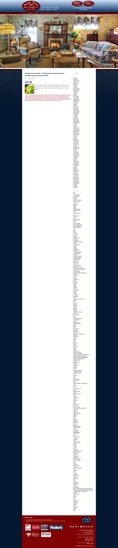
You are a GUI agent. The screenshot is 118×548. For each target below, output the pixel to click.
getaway (75, 326)
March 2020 (75, 118)
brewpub (46, 97)
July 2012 (75, 166)
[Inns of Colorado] (44, 527)
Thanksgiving (76, 475)
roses (74, 448)
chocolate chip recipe (77, 252)
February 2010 (76, 179)
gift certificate (76, 328)
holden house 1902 (77, 352)
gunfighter (75, 335)
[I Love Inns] (35, 527)
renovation (75, 438)
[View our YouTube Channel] (89, 526)
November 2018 (76, 130)
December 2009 (76, 182)
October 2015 (75, 144)
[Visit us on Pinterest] (70, 526)
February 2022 (76, 96)
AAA (74, 193)
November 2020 (76, 112)
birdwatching (75, 234)
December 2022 (76, 88)
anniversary (75, 204)
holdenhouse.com (38, 96)
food (37, 94)
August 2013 (75, 157)
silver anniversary (76, 460)
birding (74, 232)
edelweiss (29, 98)
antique (74, 205)
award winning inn (77, 213)
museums (75, 400)
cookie (74, 276)
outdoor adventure (76, 413)
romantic (75, 447)
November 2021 (76, 99)
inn (74, 374)
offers (74, 405)
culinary (26, 98)
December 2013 (76, 153)
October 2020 (75, 113)
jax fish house (31, 99)
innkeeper (75, 375)
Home (24, 13)
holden (74, 349)
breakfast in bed (76, 237)
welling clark (75, 501)
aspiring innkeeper (77, 209)
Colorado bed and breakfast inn (79, 269)
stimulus (75, 470)
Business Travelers (57, 13)
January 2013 (75, 162)
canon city (75, 245)
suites (74, 471)
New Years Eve (76, 404)
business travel (76, 244)
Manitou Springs (45, 96)
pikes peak (75, 425)
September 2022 (76, 90)
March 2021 (75, 107)
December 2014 (76, 147)
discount (75, 288)
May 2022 (75, 95)
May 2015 (75, 146)
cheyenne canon (76, 250)
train (74, 479)
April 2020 (75, 117)
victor (74, 495)
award (74, 211)
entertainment (76, 296)
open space (75, 412)
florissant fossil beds (77, 311)
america (74, 202)
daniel (74, 280)
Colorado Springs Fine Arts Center (80, 272)
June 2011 (75, 173)
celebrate (75, 248)
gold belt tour (76, 331)
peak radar (75, 419)
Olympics (75, 410)
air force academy (76, 201)
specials (75, 464)
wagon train (75, 500)
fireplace (75, 308)
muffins (74, 399)
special (74, 462)
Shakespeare (75, 456)
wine (74, 505)
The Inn (64, 13)
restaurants (37, 100)
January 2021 (75, 109)
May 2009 (75, 187)
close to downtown (77, 265)
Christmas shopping (77, 257)
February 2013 (76, 161)
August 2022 (75, 91)
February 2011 (76, 174)
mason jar (43, 99)
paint (74, 417)
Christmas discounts (77, 256)
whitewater (75, 503)
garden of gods (76, 322)
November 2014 (76, 148)
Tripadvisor (75, 483)
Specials (42, 13)
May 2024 (75, 84)
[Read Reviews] (92, 526)
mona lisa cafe (53, 99)
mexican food (48, 99)
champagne (75, 249)
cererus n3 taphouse (52, 97)
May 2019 (75, 126)
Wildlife (74, 504)
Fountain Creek (76, 319)
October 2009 (75, 183)
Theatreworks (76, 478)
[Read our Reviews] (78, 526)
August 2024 (75, 83)
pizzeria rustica (27, 100)
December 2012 (76, 164)
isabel (74, 378)
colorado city (75, 270)
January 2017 (75, 142)
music (74, 401)
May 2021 (75, 104)
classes (74, 261)
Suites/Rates (30, 13)
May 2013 (75, 159)
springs (74, 466)
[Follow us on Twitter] (81, 526)
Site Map (86, 545)
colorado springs (33, 94)
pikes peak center (76, 427)
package (75, 414)
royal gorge (75, 449)
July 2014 (75, 149)
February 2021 (76, 108)
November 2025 (76, 80)
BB (74, 218)
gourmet (42, 94)
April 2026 (75, 78)
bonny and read (42, 97)
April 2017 (75, 138)
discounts (75, 291)
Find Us (69, 13)
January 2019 (75, 127)
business (75, 243)
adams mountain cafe (29, 97)
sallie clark (75, 452)
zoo (74, 510)
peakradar (75, 421)
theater (74, 477)
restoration (75, 439)
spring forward (76, 465)
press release (75, 430)
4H (73, 192)
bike (74, 230)
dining (74, 284)
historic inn (75, 345)
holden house (63, 98)
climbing (75, 263)
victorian (75, 496)
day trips (75, 283)
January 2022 (75, 97)
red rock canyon (76, 436)
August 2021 (75, 101)
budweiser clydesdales (77, 241)
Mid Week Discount (77, 393)
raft (74, 434)
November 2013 (76, 155)
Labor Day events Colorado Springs (80, 383)
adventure (75, 198)
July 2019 (75, 123)
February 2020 (76, 119)
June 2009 (75, 186)
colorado (75, 266)
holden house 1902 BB (77, 353)
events (74, 297)
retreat (74, 440)
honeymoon (75, 365)
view (74, 499)
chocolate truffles (76, 253)
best (74, 228)
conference (75, 275)
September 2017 (76, 134)
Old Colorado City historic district (60, 96)
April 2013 (75, 160)
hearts (74, 338)
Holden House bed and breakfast (65, 94)
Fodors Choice (76, 314)
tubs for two (75, 484)
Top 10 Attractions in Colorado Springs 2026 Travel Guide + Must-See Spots (39, 519)
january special (76, 379)
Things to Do (48, 13)
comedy (74, 274)
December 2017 (76, 131)
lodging (74, 386)
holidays (75, 363)
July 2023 (75, 86)
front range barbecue (47, 98)
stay (74, 469)
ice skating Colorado (77, 371)
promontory (75, 431)
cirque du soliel (76, 259)
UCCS (74, 486)
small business (53, 100)
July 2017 (75, 135)
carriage (75, 247)
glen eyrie (75, 330)
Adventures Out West (77, 200)
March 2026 (75, 79)
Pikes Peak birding (77, 426)
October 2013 (75, 156)
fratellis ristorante (40, 98)
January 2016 (75, 143)
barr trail (75, 217)
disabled (75, 287)
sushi (57, 100)
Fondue (33, 98)
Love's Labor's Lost (77, 388)
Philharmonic (76, 422)
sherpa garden (41, 100)
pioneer (74, 428)
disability (75, 286)
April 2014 (75, 151)
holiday (74, 361)
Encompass (75, 295)
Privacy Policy (90, 545)
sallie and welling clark (77, 451)
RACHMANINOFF (76, 432)
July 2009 (75, 184)
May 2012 (75, 168)
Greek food (58, 98)
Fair (74, 301)
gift (74, 327)
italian (67, 98)
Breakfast (36, 13)
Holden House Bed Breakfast (30, 96)
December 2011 (76, 170)
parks (74, 418)
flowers (74, 313)
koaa (74, 382)
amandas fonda (36, 97)
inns (74, 376)
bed (74, 222)
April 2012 (75, 169)
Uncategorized (76, 487)
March (74, 392)
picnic (74, 423)
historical (75, 347)
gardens (75, 324)
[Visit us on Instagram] (73, 526)
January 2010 (75, 181)
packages (75, 415)
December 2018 (76, 129)
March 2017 (75, 139)
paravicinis (68, 99)
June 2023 (75, 87)
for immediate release (77, 318)
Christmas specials (77, 258)
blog (29, 94)
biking (74, 231)
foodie (39, 94)
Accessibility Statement (80, 545)
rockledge (75, 443)
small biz (49, 100)
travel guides (75, 482)
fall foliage (75, 305)
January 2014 (75, 152)
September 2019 (76, 122)
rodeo (74, 444)
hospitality (75, 367)
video (74, 497)
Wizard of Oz (75, 507)
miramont (75, 396)
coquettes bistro (65, 97)
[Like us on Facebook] (76, 526)
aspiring (75, 207)
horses (74, 366)
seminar (75, 455)
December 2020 (76, 110)
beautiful (75, 220)
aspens (74, 206)
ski (74, 461)
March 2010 (75, 178)
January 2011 (75, 175)
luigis (35, 99)
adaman (74, 197)
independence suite (77, 373)
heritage (75, 339)
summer (75, 473)
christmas (75, 254)
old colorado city (51, 96)
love (74, 387)
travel (74, 480)
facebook (75, 300)
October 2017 (75, 132)
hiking (74, 341)
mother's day (75, 397)
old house (75, 409)
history (74, 348)
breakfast (75, 236)
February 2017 (76, 140)
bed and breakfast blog (77, 224)
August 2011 (75, 171)
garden (74, 321)
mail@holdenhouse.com (89, 540)
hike (74, 340)
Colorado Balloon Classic (78, 267)
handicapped (75, 336)
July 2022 (75, 92)
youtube (75, 508)
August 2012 (75, 165)
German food (54, 98)
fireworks (75, 310)
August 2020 (75, 114)
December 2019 (76, 121)
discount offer (76, 289)
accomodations (76, 196)
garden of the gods (77, 323)
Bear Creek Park (76, 219)
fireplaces (75, 309)
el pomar (75, 293)
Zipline (74, 509)
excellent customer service (78, 299)
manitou (75, 390)
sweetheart (75, 474)
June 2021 (75, 103)
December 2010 (76, 177)
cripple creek (75, 279)
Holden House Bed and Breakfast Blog (80, 357)
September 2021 (76, 100)
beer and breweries (77, 227)
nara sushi (58, 99)
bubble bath (75, 240)
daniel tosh (75, 282)
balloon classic (76, 215)
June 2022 (75, 94)
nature (74, 403)
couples (74, 278)
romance (75, 445)
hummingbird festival (77, 370)
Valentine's (75, 492)
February (75, 306)
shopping (75, 457)
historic (74, 344)
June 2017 (75, 136)
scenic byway (76, 453)
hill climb (75, 343)
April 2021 (75, 105)
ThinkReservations (90, 543)
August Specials (76, 210)
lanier (74, 384)
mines (74, 395)
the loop (60, 100)
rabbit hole (32, 100)
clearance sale (76, 262)
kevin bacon (75, 380)
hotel (74, 369)
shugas (45, 100)
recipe (74, 435)
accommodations (76, 195)
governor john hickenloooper (79, 334)
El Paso (74, 292)
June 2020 (75, 116)
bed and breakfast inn (77, 226)
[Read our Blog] (86, 526)
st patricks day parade (77, 467)
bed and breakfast (76, 223)
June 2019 (75, 125)
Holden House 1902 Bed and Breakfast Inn (51, 94)
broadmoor (75, 239)
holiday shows (76, 362)
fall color (75, 302)
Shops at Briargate (77, 458)
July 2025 (75, 82)
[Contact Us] (83, 526)
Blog (74, 13)
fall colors (75, 304)
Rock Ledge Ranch (77, 442)
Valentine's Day (76, 494)
